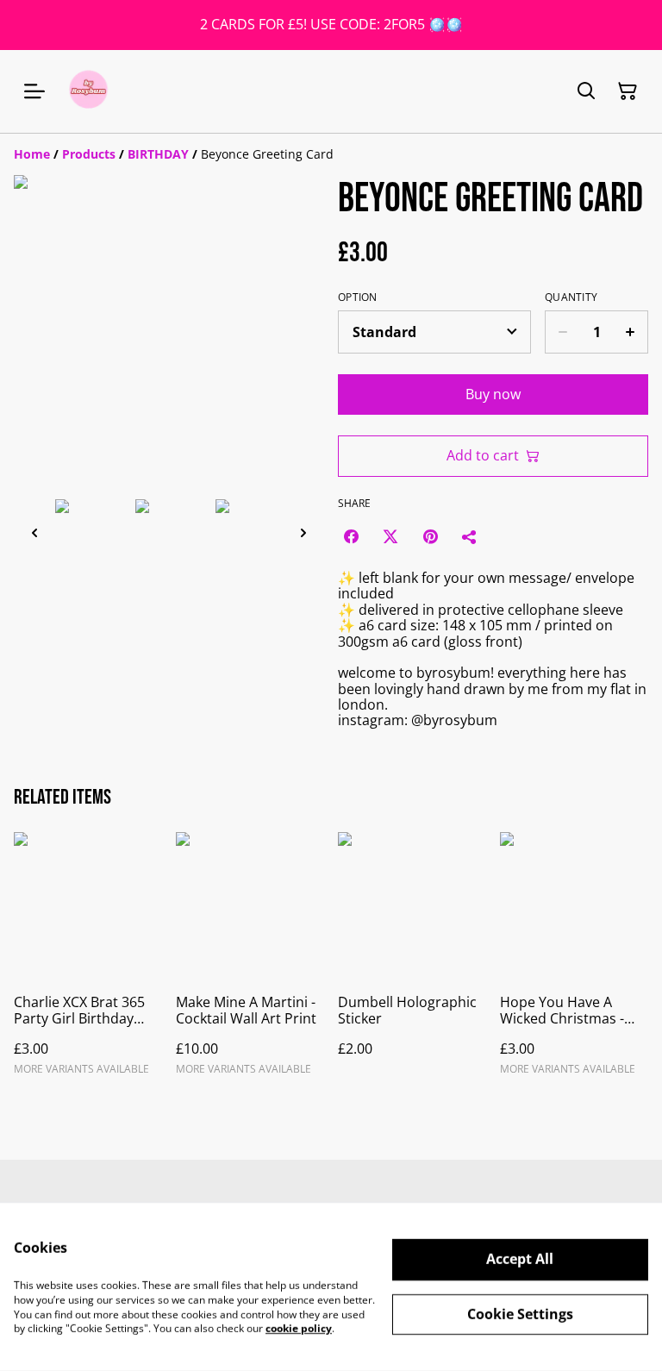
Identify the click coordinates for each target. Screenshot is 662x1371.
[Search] (586, 91)
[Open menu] (34, 91)
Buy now (493, 394)
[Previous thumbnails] (34, 532)
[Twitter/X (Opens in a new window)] (390, 536)
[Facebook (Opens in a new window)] (351, 536)
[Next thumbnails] (303, 532)
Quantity (571, 297)
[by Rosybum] (88, 91)
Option (358, 297)
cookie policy (298, 1328)
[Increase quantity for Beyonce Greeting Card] (630, 332)
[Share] (470, 536)
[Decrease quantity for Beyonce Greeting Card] (562, 332)
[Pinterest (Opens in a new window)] (430, 536)
